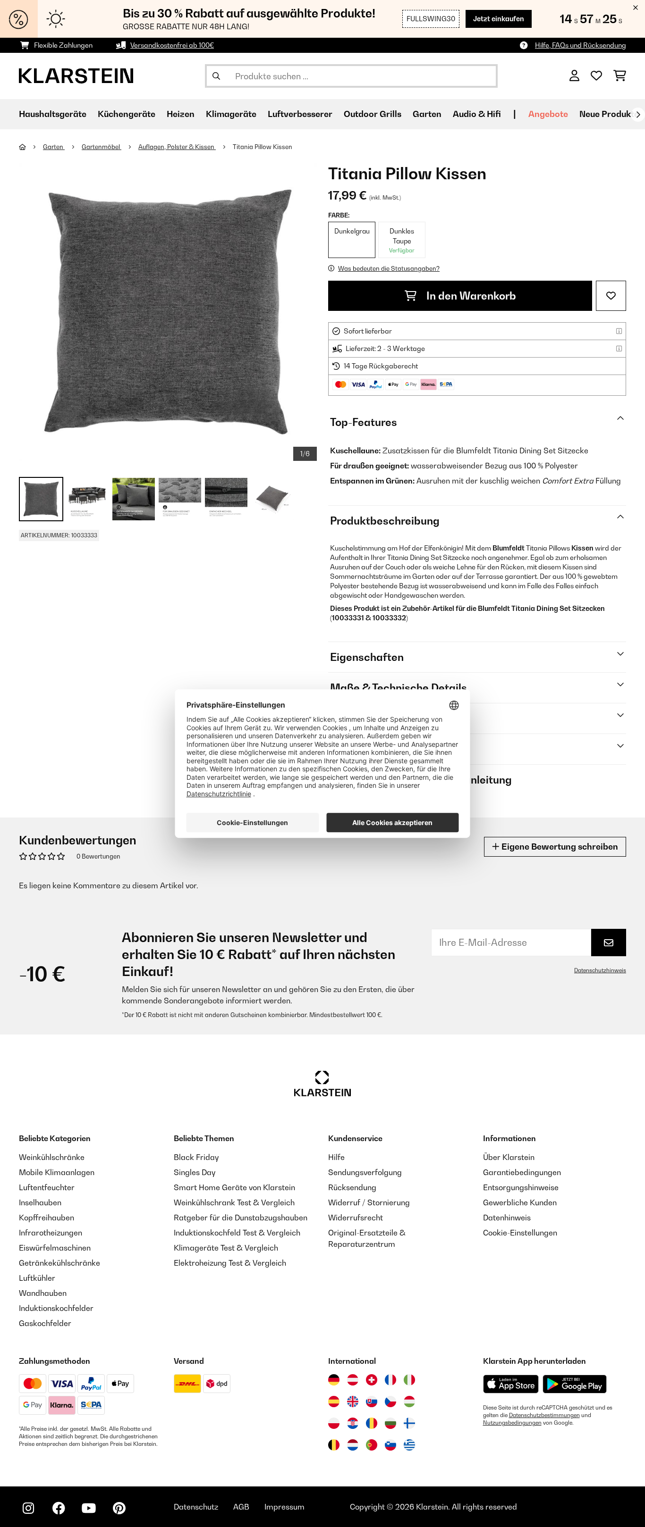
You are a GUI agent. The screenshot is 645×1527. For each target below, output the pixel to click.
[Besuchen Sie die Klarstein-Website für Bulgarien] (390, 1423)
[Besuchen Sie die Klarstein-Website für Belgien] (333, 1445)
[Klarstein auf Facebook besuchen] (58, 1508)
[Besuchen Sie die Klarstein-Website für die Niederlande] (352, 1445)
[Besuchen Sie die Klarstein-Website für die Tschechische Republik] (390, 1401)
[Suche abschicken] (216, 76)
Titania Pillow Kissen (262, 146)
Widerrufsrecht (355, 1217)
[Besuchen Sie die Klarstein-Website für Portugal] (371, 1445)
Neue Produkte (609, 114)
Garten (54, 146)
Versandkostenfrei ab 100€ (172, 45)
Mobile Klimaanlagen (56, 1172)
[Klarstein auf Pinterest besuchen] (119, 1508)
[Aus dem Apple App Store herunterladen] (511, 1383)
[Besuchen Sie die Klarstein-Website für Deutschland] (333, 1379)
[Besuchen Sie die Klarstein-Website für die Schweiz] (371, 1379)
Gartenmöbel (101, 146)
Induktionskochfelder (56, 1308)
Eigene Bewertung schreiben (559, 846)
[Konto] (574, 75)
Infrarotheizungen (50, 1232)
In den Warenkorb (470, 296)
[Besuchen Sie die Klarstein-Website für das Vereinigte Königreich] (352, 1401)
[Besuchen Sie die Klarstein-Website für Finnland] (409, 1423)
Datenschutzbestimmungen (544, 1415)
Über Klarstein (509, 1157)
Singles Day (194, 1172)
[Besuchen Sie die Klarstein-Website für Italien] (409, 1379)
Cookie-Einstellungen (520, 1232)
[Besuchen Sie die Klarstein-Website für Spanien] (333, 1401)
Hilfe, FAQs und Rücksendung (580, 45)
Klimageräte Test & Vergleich (226, 1247)
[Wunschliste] (596, 75)
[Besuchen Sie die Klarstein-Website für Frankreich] (390, 1379)
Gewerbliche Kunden (520, 1202)
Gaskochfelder (45, 1323)
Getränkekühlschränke (59, 1263)
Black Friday (196, 1157)
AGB (241, 1506)
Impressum (284, 1506)
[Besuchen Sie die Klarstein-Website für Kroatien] (352, 1423)
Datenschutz (196, 1506)
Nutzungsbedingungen (512, 1422)
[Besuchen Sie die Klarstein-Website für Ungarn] (409, 1401)
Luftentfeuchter (47, 1187)
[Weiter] (638, 115)
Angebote (548, 114)
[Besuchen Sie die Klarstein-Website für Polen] (333, 1423)
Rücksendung (352, 1187)
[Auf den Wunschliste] (611, 296)
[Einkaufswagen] (619, 75)
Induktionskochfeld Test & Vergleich (237, 1232)
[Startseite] (31, 146)
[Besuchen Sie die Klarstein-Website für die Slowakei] (371, 1401)
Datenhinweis (507, 1217)
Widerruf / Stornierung (369, 1202)
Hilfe (336, 1157)
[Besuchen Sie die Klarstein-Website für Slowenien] (390, 1445)
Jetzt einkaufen (498, 19)
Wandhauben (43, 1293)
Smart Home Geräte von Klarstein (234, 1187)
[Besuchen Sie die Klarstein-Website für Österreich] (352, 1379)
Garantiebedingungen (522, 1172)
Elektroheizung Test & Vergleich (230, 1263)
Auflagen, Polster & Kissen (177, 146)
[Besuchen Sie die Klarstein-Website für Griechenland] (409, 1445)
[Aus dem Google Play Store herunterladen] (575, 1384)
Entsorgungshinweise (521, 1187)
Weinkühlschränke (52, 1157)
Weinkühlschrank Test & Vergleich (234, 1202)
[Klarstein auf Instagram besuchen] (28, 1508)
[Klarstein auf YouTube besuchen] (88, 1508)
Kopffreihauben (46, 1217)
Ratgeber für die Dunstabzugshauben (240, 1217)
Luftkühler (37, 1278)
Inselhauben (40, 1202)
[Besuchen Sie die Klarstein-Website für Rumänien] (371, 1423)
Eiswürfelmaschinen (55, 1247)
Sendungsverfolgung (365, 1172)
